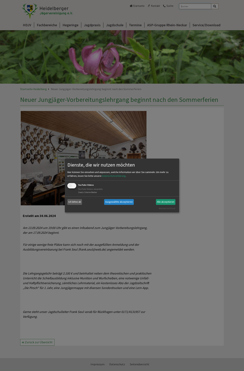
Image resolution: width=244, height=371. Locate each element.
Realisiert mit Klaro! (167, 208)
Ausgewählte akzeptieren (119, 201)
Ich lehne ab (74, 201)
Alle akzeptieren (165, 201)
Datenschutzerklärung (114, 175)
